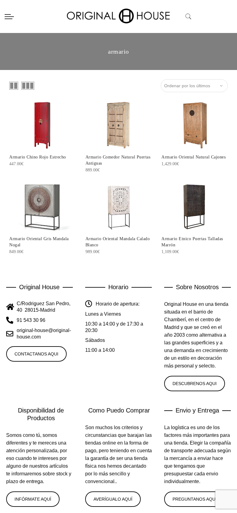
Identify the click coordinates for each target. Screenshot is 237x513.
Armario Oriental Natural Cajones (193, 157)
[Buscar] (188, 16)
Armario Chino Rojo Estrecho (37, 157)
